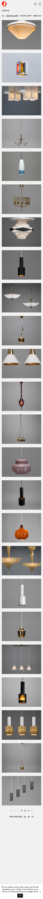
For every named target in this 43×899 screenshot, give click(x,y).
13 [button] (25, 810)
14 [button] (28, 810)
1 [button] (14, 810)
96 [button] (33, 817)
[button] (11, 810)
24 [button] (25, 817)
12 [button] (21, 810)
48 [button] (29, 817)
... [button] (18, 810)
